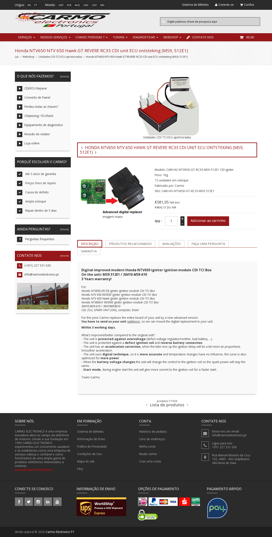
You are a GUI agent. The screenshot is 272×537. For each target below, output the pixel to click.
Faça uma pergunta (208, 243)
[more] (64, 76)
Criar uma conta (150, 461)
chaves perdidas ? (90, 37)
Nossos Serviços (53, 37)
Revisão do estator (37, 134)
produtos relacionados (130, 243)
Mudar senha (148, 454)
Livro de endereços (152, 439)
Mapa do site (86, 461)
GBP (61, 5)
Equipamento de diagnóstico (43, 125)
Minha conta (147, 446)
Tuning (118, 37)
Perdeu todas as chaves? (41, 107)
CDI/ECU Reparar (35, 88)
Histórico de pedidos (153, 431)
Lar (17, 57)
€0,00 (250, 37)
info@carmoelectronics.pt (41, 274)
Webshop (170, 37)
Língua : (20, 5)
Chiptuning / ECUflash (38, 116)
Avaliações (171, 243)
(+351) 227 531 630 (37, 265)
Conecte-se (226, 5)
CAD (85, 5)
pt (35, 5)
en (29, 5)
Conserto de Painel (37, 97)
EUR (69, 5)
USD (94, 5)
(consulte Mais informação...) (34, 470)
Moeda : (50, 5)
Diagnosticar (144, 37)
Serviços (25, 37)
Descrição (89, 243)
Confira (249, 5)
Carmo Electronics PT (60, 532)
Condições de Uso (89, 454)
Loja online (32, 143)
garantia (89, 251)
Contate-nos (203, 37)
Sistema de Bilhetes (90, 431)
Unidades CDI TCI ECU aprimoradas (60, 57)
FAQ (80, 469)
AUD (77, 5)
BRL (102, 5)
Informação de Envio (91, 439)
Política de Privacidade (92, 446)
